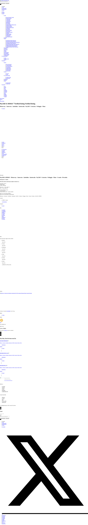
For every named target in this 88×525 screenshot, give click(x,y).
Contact (3, 398)
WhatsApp (4, 515)
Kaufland (5, 91)
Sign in (1, 99)
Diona (5, 87)
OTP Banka (8, 28)
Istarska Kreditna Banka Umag (11, 24)
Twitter (3, 389)
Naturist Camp (6, 58)
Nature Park (8, 83)
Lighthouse (6, 79)
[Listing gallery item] (16, 293)
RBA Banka (8, 31)
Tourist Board (6, 55)
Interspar (5, 90)
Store (3, 145)
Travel (3, 13)
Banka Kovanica (9, 18)
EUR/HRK (8, 311)
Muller (5, 93)
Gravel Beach (8, 67)
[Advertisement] (30, 166)
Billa (5, 86)
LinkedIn (3, 518)
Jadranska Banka (9, 25)
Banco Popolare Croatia (10, 17)
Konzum (5, 92)
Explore (3, 12)
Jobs (2, 144)
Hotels (5, 59)
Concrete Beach (8, 65)
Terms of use (4, 402)
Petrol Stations (6, 52)
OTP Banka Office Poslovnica (11, 43)
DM (4, 88)
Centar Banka (8, 19)
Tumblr (3, 519)
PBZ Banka (8, 29)
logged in (5, 330)
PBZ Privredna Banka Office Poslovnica (12, 44)
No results (7, 3)
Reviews (3, 143)
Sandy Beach (8, 70)
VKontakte (4, 520)
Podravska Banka (9, 30)
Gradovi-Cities (8, 77)
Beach (5, 62)
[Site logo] (4, 0)
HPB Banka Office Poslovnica (11, 41)
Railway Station (6, 54)
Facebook (3, 386)
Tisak (7, 74)
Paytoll (5, 51)
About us (3, 397)
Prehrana (5, 95)
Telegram (3, 516)
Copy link (3, 522)
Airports (5, 37)
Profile (3, 142)
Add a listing (2, 98)
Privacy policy (4, 401)
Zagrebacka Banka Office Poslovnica (12, 46)
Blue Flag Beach (9, 64)
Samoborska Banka (9, 32)
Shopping (3, 84)
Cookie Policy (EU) (5, 391)
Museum (5, 80)
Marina (5, 50)
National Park (8, 82)
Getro (5, 89)
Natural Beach (8, 68)
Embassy (5, 48)
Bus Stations (6, 47)
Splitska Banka (8, 34)
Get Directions (4, 201)
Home (3, 11)
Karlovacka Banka (9, 26)
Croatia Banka (8, 21)
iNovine (7, 73)
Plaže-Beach (8, 78)
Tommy (5, 96)
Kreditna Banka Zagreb (10, 27)
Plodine (5, 94)
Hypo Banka (8, 23)
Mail (3, 521)
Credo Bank (8, 20)
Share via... (4, 523)
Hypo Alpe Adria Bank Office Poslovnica (13, 42)
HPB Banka (8, 22)
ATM (5, 15)
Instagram (3, 390)
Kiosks (5, 71)
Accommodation (4, 56)
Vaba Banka (8, 35)
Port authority (6, 53)
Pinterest (3, 517)
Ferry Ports (6, 49)
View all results (2, 3)
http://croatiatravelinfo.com (8, 380)
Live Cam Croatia (7, 75)
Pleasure (3, 60)
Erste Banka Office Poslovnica (11, 40)
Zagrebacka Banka (9, 36)
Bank (5, 38)
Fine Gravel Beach (9, 66)
